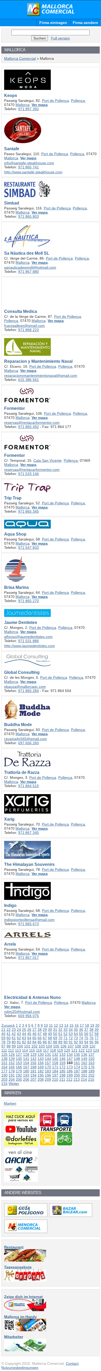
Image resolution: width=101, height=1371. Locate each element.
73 (76, 1038)
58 (97, 1034)
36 (81, 1029)
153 (19, 1063)
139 (12, 1059)
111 (4, 1050)
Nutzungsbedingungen (19, 1368)
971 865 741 (28, 167)
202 (91, 1075)
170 (48, 1067)
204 (12, 1079)
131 (48, 1054)
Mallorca (23, 105)
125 (4, 1054)
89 (60, 1042)
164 (4, 1067)
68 (50, 1038)
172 (62, 1067)
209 (48, 1079)
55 (81, 1034)
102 (34, 1046)
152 (12, 1063)
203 (4, 1079)
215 (91, 1079)
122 (81, 1050)
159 (62, 1063)
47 (40, 1034)
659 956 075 (28, 1016)
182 (41, 1071)
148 (77, 1059)
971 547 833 (28, 547)
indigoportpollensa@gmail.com (29, 920)
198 (62, 1075)
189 (91, 1071)
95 (91, 1042)
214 (84, 1079)
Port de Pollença (55, 100)
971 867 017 (28, 957)
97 (3, 1046)
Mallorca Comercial (50, 9)
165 (12, 1067)
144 (48, 1059)
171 (55, 1067)
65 (34, 1038)
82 (24, 1042)
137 (91, 1054)
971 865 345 (28, 511)
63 (24, 1038)
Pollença (78, 100)
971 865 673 (28, 924)
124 (96, 1050)
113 (18, 1050)
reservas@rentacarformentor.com (32, 422)
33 (65, 1029)
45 (29, 1034)
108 (78, 1046)
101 (27, 1046)
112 (11, 1050)
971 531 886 (28, 641)
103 (42, 1046)
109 (85, 1046)
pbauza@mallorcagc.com (25, 686)
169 (41, 1067)
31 (55, 1029)
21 (3, 1029)
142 (33, 1059)
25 (24, 1029)
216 (4, 1084)
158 (55, 1063)
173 (70, 1067)
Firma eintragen (53, 23)
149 (84, 1059)
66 (40, 1038)
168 (33, 1067)
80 (14, 1042)
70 (60, 1038)
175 (84, 1067)
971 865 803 (28, 216)
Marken (10, 1103)
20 (97, 1025)
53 (71, 1034)
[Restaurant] (25, 1260)
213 (77, 1079)
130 (41, 1054)
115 (32, 1050)
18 (87, 1025)
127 (19, 1054)
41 (8, 1034)
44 (24, 1034)
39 (97, 1029)
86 (45, 1042)
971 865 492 (28, 427)
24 (19, 1029)
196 (48, 1075)
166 (19, 1067)
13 (61, 1025)
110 (92, 1046)
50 (55, 1034)
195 (41, 1075)
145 (55, 1059)
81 (19, 1042)
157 (48, 1063)
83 (29, 1042)
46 (34, 1034)
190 (4, 1075)
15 (71, 1025)
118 (53, 1050)
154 (26, 1063)
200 (77, 1075)
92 (76, 1042)
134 (70, 1054)
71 (65, 1038)
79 (8, 1042)
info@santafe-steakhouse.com (29, 163)
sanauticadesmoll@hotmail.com (30, 267)
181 (33, 1071)
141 (26, 1059)
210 (55, 1079)
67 (45, 1038)
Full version (60, 38)
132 (55, 1054)
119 (60, 1050)
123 (89, 1050)
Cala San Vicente (47, 460)
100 (20, 1046)
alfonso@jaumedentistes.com (28, 637)
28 (40, 1029)
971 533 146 (28, 474)
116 (39, 1050)
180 (26, 1071)
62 (19, 1038)
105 (56, 1046)
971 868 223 (28, 330)
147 (70, 1059)
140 (19, 1059)
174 (77, 1067)
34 (71, 1029)
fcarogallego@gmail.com (24, 326)
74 (81, 1038)
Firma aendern (85, 23)
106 (63, 1046)
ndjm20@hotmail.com (22, 1012)
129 (33, 1054)
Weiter (14, 1084)
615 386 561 (28, 380)
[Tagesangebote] (25, 1280)
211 (62, 1079)
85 (40, 1042)
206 (26, 1079)
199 (70, 1075)
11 (51, 1025)
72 (71, 1038)
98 (8, 1046)
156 (41, 1063)
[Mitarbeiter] (25, 1350)
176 (91, 1067)
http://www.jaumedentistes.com (29, 646)
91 (71, 1042)
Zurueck (8, 1025)
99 (14, 1046)
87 (50, 1042)
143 (41, 1059)
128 (26, 1054)
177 (4, 1071)
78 (3, 1042)
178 (12, 1071)
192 (19, 1075)
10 (46, 1025)
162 (84, 1063)
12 (56, 1025)
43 (19, 1034)
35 (76, 1029)
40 (3, 1034)
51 (60, 1034)
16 (77, 1025)
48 (45, 1034)
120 (67, 1050)
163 (91, 1063)
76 (91, 1038)
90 (65, 1042)
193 (26, 1075)
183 (48, 1071)
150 (91, 1059)
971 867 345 (28, 832)
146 (62, 1059)
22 (8, 1029)
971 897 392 (28, 109)
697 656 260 (28, 743)
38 (91, 1029)
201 (84, 1075)
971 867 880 (28, 271)
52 (65, 1034)
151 (4, 1063)
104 (49, 1046)
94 (86, 1042)
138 (4, 1059)
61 (14, 1038)
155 (33, 1063)
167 (26, 1067)
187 (77, 1071)
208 (41, 1079)
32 (60, 1029)
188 (84, 1071)
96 (97, 1042)
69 (55, 1038)
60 (8, 1038)
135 (77, 1054)
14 (66, 1025)
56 (86, 1034)
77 (97, 1038)
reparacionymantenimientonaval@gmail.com (40, 375)
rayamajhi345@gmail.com (25, 739)
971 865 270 (28, 601)
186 (70, 1071)
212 (69, 1079)
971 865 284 (28, 691)
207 (33, 1079)
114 (25, 1050)
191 (12, 1075)
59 (3, 1038)
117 (46, 1050)
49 (50, 1034)
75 (86, 1038)
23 (14, 1029)
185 (62, 1071)
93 (81, 1042)
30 (50, 1029)
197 (55, 1075)
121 (74, 1050)
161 (77, 1063)
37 (86, 1029)
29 (45, 1029)
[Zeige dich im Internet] (25, 1310)
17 (82, 1025)
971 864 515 (28, 786)
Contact (72, 1363)
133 (62, 1054)
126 (12, 1054)
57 (91, 1034)
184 (55, 1071)
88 (55, 1042)
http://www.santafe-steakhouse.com (33, 172)
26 (29, 1029)
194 (33, 1075)
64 (29, 1038)
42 (14, 1034)
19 (92, 1025)
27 (34, 1029)
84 (34, 1042)
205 (19, 1079)
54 (76, 1034)
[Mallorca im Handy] (25, 1330)
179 (19, 1071)
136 (84, 1054)
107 (71, 1046)
